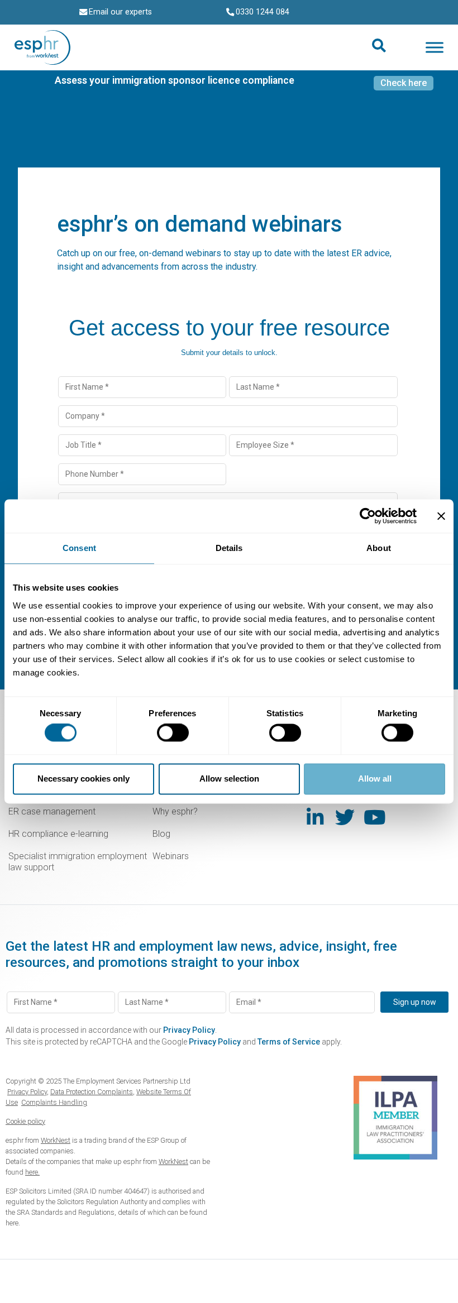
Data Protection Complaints (91, 1092)
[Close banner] (441, 516)
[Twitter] (345, 817)
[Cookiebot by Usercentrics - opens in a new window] (368, 515)
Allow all (375, 778)
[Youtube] (374, 817)
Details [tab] (229, 548)
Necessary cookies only (83, 778)
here (12, 1223)
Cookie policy (25, 1121)
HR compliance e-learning (58, 833)
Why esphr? (175, 811)
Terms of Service (288, 1041)
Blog (161, 833)
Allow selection (229, 778)
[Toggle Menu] (434, 47)
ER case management (52, 811)
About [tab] (378, 548)
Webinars (170, 856)
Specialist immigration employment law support (77, 862)
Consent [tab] (79, 548)
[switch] (173, 733)
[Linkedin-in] (315, 817)
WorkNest (55, 1140)
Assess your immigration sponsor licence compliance (174, 80)
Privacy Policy (189, 1030)
